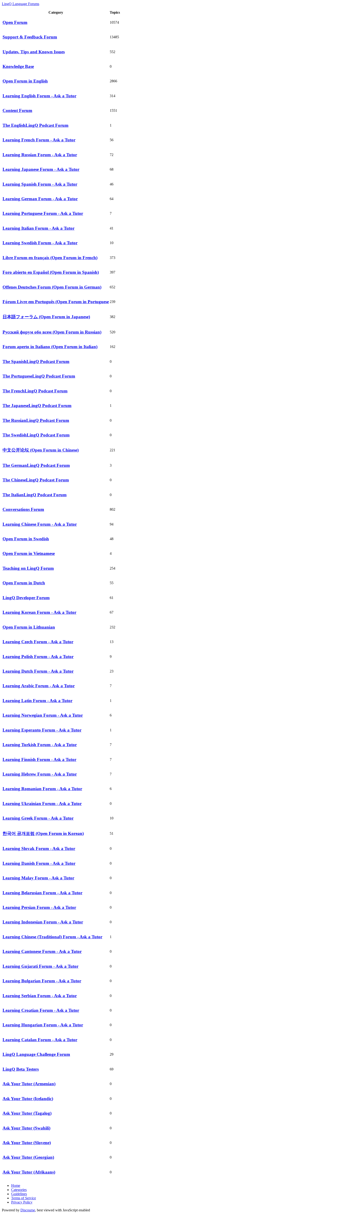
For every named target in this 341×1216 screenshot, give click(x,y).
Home (15, 1185)
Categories (19, 1190)
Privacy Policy (21, 1202)
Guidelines (19, 1194)
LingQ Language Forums (20, 4)
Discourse (27, 1210)
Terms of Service (23, 1198)
